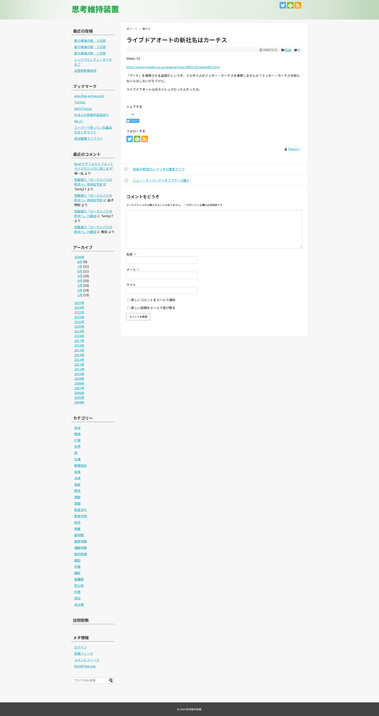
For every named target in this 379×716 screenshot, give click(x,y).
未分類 (79, 604)
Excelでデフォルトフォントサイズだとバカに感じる (93, 166)
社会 (288, 49)
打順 (77, 440)
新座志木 (80, 509)
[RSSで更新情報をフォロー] (298, 5)
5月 (79, 275)
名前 (131, 254)
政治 (77, 598)
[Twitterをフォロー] (283, 5)
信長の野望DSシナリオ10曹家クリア (159, 169)
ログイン (80, 647)
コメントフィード (86, 659)
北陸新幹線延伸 (85, 70)
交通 (77, 459)
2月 (79, 290)
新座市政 (80, 516)
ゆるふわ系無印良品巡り (91, 114)
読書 (77, 528)
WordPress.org (85, 666)
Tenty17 (294, 149)
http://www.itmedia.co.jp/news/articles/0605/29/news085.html (173, 67)
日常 (77, 591)
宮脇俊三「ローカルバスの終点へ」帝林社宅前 (93, 182)
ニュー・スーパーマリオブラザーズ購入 (161, 180)
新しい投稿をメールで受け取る (153, 307)
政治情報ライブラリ (88, 138)
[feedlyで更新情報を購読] (290, 5)
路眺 (77, 572)
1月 (79, 294)
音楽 (77, 471)
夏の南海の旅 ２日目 (90, 46)
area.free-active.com (89, 95)
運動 (77, 497)
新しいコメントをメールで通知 (153, 299)
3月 (79, 285)
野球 (77, 490)
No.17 (78, 121)
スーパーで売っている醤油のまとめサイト (93, 129)
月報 (77, 566)
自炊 (77, 522)
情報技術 (80, 465)
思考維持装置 (95, 9)
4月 (79, 280)
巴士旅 (79, 585)
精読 (77, 433)
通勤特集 (80, 547)
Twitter (79, 102)
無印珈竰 (80, 554)
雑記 (77, 560)
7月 (79, 266)
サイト (131, 284)
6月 (79, 271)
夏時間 (79, 535)
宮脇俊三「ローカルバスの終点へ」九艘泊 (93, 213)
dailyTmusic (83, 108)
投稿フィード (83, 653)
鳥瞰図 (79, 579)
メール (133, 269)
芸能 (77, 484)
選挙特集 (80, 541)
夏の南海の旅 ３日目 (90, 40)
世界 (77, 446)
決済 (77, 478)
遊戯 (77, 503)
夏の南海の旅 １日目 (90, 53)
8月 (79, 261)
